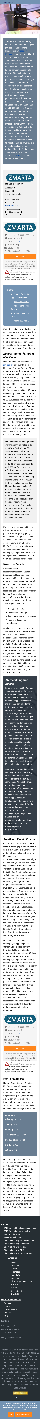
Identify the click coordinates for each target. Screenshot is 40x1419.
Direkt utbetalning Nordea (15, 1247)
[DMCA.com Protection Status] (20, 1393)
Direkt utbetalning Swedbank (16, 1244)
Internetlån (15, 1272)
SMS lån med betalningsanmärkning (20, 1228)
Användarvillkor (10, 1309)
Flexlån (14, 1269)
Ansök (19, 257)
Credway (17, 155)
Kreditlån (15, 1278)
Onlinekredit (16, 1291)
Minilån (14, 1288)
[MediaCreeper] (20, 1397)
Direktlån (15, 1265)
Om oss (7, 1303)
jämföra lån (8, 365)
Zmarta (21, 241)
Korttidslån (15, 1275)
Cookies (7, 1313)
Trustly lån (15, 1294)
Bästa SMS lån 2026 (13, 1237)
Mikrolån (14, 1284)
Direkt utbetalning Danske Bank (18, 1253)
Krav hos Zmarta (21, 302)
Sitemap (7, 1306)
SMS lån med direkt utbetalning (18, 1231)
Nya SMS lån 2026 (12, 1234)
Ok (11, 1414)
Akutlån (14, 1262)
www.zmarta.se (12, 206)
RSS (6, 1316)
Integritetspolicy (23, 1414)
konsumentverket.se (11, 281)
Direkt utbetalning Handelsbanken (19, 1240)
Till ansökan (13, 212)
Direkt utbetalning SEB (14, 1250)
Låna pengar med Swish (21, 1281)
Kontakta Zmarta (21, 321)
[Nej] (37, 1410)
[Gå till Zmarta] (20, 227)
